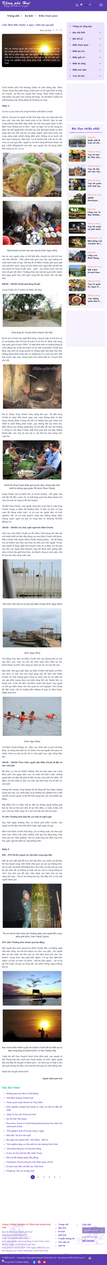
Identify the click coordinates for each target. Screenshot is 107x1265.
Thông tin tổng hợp (82, 26)
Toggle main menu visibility (101, 5)
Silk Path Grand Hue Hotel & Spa (95, 271)
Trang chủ (13, 15)
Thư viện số (63, 1242)
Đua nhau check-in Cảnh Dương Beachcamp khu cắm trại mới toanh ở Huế (34, 1125)
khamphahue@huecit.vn (19, 1238)
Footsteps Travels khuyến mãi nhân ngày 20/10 (30, 1162)
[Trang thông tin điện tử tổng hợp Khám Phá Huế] (53, 4)
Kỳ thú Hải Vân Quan (17, 1118)
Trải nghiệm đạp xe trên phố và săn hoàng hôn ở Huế (32, 1144)
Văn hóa (62, 1228)
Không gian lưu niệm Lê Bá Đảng (22, 1093)
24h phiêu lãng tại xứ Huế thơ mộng (24, 1148)
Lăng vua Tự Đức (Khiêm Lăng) (94, 213)
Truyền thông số (66, 1238)
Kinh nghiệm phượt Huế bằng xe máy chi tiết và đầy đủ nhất (34, 1108)
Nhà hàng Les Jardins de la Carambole (95, 242)
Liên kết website (91, 1230)
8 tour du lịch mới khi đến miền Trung (24, 1153)
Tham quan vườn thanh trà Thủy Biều (25, 1102)
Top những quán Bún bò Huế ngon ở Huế (94, 299)
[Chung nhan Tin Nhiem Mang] (15, 1262)
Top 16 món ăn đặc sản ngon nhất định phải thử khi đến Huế (95, 156)
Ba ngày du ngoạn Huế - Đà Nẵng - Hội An (27, 1139)
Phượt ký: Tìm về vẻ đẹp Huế (20, 1171)
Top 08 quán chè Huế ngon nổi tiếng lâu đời (95, 184)
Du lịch (29, 15)
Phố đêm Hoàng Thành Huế (20, 1098)
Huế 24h (62, 1235)
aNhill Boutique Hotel (92, 199)
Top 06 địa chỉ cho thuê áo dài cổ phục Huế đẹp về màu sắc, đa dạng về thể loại (95, 170)
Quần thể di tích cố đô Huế (94, 141)
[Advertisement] (32, 1197)
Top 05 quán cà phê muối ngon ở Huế (94, 227)
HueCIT (81, 1257)
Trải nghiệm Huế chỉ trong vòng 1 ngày (25, 1131)
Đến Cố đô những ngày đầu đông (22, 1157)
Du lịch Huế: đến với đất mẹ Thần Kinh (25, 1166)
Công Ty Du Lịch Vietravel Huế (21, 1114)
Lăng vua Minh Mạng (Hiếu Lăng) (94, 256)
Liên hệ (61, 1245)
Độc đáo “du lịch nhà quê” (19, 1135)
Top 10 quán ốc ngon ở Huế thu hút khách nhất (94, 285)
